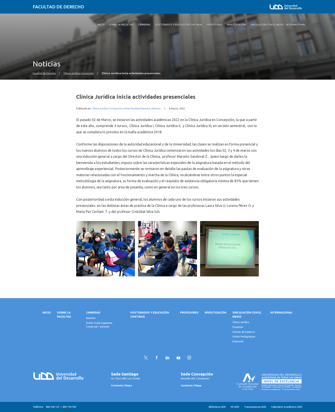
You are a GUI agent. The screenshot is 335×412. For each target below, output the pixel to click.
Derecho (91, 318)
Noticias (156, 108)
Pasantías (237, 327)
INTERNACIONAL (281, 312)
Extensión (237, 341)
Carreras (93, 312)
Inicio (46, 312)
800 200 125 (52, 406)
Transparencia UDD (255, 406)
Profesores (189, 312)
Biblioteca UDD (217, 406)
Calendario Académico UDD (286, 406)
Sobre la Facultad (64, 314)
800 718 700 (69, 406)
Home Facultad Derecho (136, 108)
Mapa (128, 385)
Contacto (117, 385)
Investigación (215, 312)
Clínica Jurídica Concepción (79, 73)
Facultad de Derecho (58, 6)
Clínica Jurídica (240, 322)
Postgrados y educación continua (149, 314)
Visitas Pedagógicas (243, 336)
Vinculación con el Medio (247, 314)
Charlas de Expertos (243, 331)
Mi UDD (235, 406)
